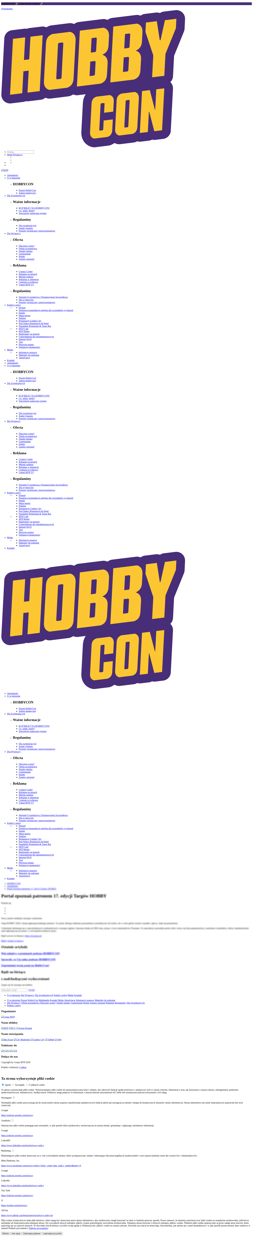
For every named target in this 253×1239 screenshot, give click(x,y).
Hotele (22, 256)
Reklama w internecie (29, 279)
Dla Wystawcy (14, 233)
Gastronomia (25, 254)
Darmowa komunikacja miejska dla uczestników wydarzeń (46, 310)
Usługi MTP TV (26, 284)
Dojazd (22, 307)
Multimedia (44, 1000)
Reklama (110, 1003)
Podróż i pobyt (14, 305)
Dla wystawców (26, 300)
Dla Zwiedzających (16, 195)
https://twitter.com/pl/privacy (14, 1205)
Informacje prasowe (28, 352)
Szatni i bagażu (26, 228)
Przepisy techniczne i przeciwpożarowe (37, 302)
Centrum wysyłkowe (28, 282)
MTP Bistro (24, 331)
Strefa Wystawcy (15, 155)
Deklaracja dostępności (29, 347)
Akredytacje (24, 357)
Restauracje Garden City (30, 321)
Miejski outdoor (26, 277)
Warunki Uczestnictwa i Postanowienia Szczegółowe (43, 297)
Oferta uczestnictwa (28, 248)
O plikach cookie (37, 1085)
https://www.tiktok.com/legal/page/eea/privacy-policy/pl (27, 1215)
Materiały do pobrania (29, 355)
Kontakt (10, 360)
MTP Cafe (23, 328)
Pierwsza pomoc (26, 344)
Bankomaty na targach (29, 334)
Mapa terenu (24, 315)
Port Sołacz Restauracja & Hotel (34, 323)
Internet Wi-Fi (25, 339)
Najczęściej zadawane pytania (32, 213)
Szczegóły (20, 1085)
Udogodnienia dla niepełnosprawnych (36, 336)
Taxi (21, 342)
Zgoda (8, 1085)
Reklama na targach (28, 274)
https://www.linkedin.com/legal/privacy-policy (22, 1145)
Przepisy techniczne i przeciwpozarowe (37, 231)
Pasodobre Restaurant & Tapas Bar (35, 326)
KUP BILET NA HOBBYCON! (34, 208)
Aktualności (12, 175)
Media (10, 350)
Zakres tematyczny (27, 193)
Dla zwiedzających (27, 225)
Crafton (22, 1067)
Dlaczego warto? (26, 246)
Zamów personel (26, 259)
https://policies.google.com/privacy (17, 1115)
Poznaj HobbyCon (27, 190)
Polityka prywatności (38, 1228)
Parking (22, 318)
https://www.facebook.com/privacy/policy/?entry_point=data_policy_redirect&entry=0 (41, 1165)
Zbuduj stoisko (26, 251)
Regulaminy (120, 1003)
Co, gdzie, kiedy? (27, 210)
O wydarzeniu (13, 178)
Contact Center (26, 271)
